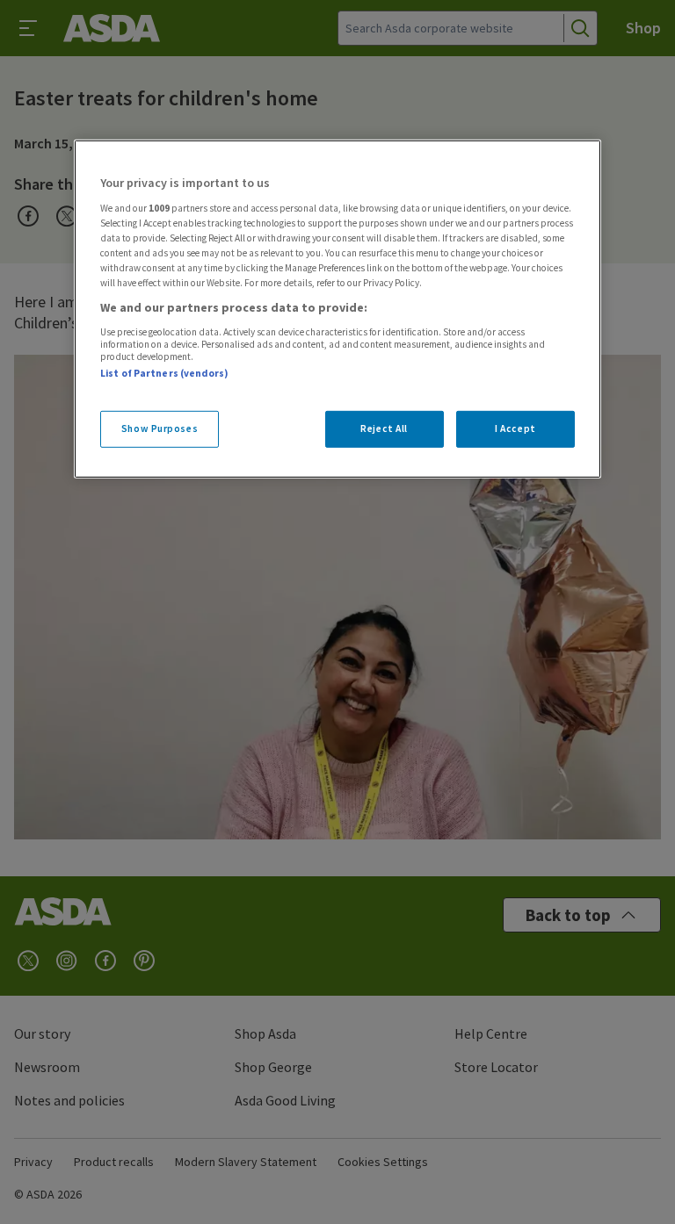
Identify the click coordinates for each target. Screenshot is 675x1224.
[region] (337, 309)
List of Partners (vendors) (164, 372)
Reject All (384, 428)
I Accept (515, 428)
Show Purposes (159, 428)
